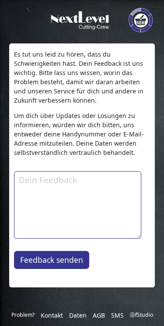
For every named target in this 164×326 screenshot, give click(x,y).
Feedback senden (51, 259)
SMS (117, 315)
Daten (78, 315)
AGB (99, 315)
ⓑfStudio (141, 315)
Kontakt (52, 315)
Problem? (23, 315)
